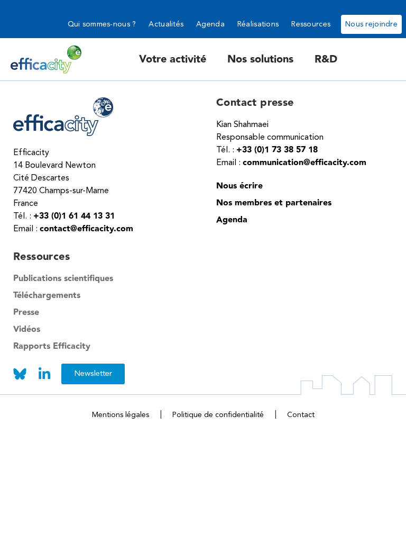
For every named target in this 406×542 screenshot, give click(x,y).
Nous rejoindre (371, 24)
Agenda (210, 24)
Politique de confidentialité (218, 415)
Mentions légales (120, 415)
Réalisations (258, 24)
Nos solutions (260, 59)
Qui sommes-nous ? (102, 24)
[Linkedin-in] (44, 374)
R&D (326, 59)
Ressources (310, 24)
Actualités (166, 24)
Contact (301, 415)
